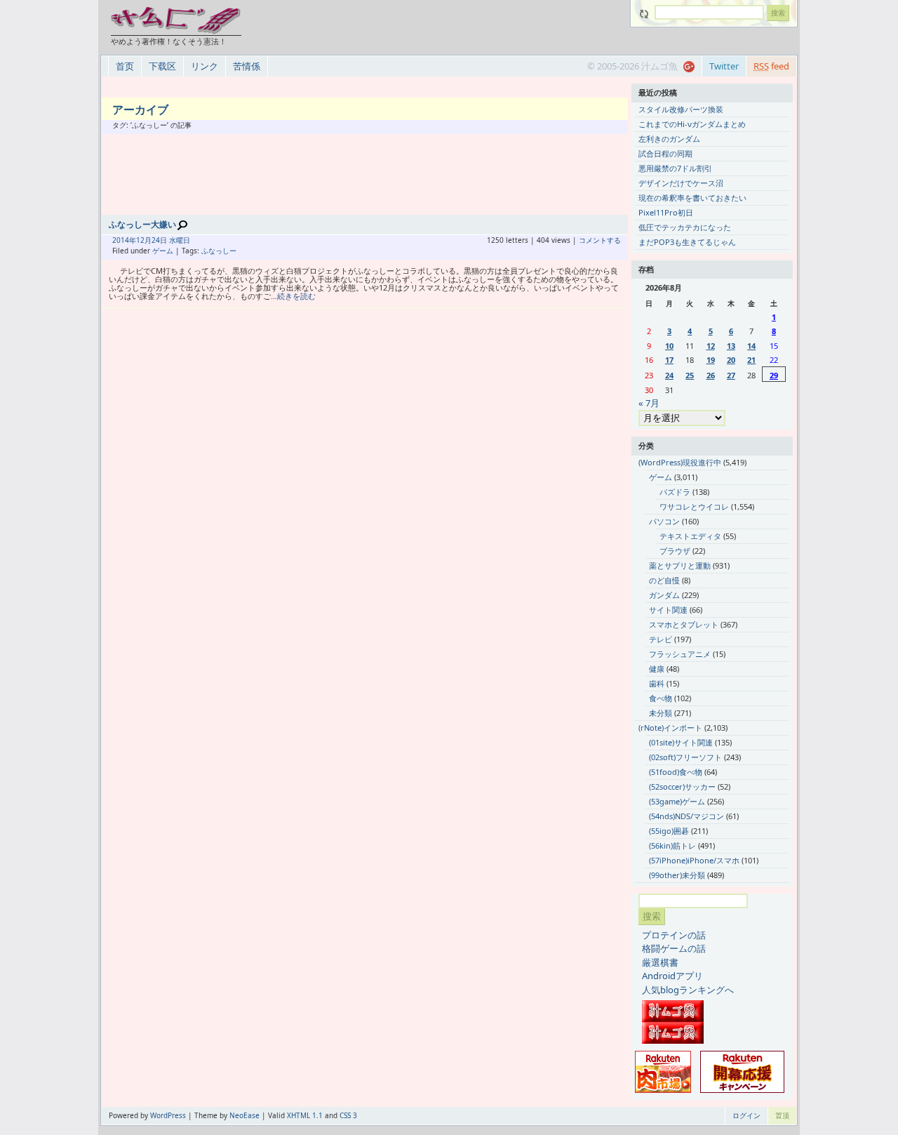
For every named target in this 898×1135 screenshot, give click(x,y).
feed (771, 66)
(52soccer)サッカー (682, 786)
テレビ (660, 639)
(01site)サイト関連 (681, 742)
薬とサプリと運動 (680, 565)
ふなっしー (218, 250)
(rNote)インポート (670, 727)
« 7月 (648, 403)
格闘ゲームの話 (674, 948)
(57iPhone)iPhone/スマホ (694, 860)
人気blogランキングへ (688, 989)
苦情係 (246, 66)
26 (710, 375)
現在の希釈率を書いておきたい (692, 197)
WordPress (168, 1115)
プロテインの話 (674, 935)
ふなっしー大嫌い (142, 224)
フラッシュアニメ (680, 654)
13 (731, 345)
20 (731, 359)
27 (731, 375)
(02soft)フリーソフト (685, 757)
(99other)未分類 (677, 875)
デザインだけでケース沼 (680, 183)
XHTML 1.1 (305, 1115)
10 (669, 345)
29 (774, 375)
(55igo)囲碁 (669, 830)
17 (669, 359)
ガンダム (664, 595)
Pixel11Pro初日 (665, 212)
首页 (125, 66)
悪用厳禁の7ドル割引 (675, 168)
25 (689, 375)
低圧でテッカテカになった (684, 227)
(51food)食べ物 (675, 771)
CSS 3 (348, 1115)
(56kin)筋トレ (672, 845)
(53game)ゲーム (677, 801)
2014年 (124, 240)
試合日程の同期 (665, 153)
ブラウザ (674, 550)
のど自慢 (664, 580)
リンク (204, 66)
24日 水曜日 (171, 240)
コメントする (600, 240)
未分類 (660, 713)
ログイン (746, 1115)
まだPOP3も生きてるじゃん (687, 242)
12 (710, 345)
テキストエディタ (690, 536)
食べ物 (660, 698)
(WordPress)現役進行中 (679, 462)
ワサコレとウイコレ (694, 506)
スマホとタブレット (683, 624)
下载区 (162, 66)
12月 (144, 240)
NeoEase (244, 1115)
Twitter (724, 66)
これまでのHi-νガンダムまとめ (692, 124)
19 (710, 359)
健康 (656, 668)
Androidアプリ (672, 975)
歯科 (656, 683)
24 (669, 375)
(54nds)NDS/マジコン (686, 816)
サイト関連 (668, 609)
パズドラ (674, 491)
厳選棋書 (660, 962)
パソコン (664, 521)
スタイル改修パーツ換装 (680, 109)
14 (751, 345)
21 (751, 359)
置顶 (782, 1115)
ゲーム (162, 250)
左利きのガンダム (669, 138)
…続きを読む (293, 296)
